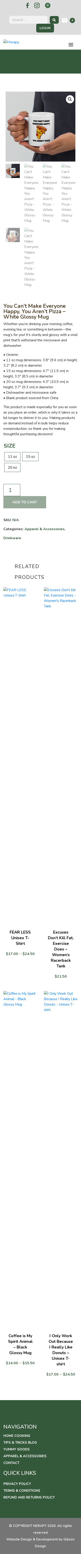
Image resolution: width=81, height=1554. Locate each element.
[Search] (54, 20)
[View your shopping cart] (64, 20)
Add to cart (24, 502)
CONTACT (11, 1463)
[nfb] (27, 5)
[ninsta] (37, 5)
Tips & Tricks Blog (20, 1442)
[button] (70, 99)
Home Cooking (16, 1436)
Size (10, 445)
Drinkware (12, 538)
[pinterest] (47, 5)
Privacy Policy (17, 1484)
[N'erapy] (11, 41)
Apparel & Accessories (45, 529)
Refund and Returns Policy (29, 1497)
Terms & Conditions (21, 1490)
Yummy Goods (16, 1449)
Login (45, 28)
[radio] (12, 456)
